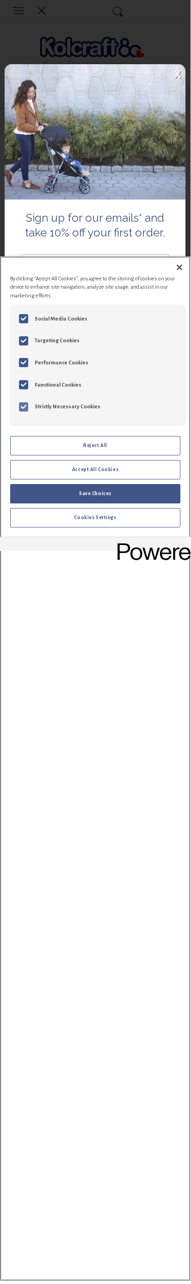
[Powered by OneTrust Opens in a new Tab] (151, 545)
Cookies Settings (95, 517)
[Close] (179, 267)
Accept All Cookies (95, 469)
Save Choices (95, 493)
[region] (95, 768)
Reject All (95, 445)
